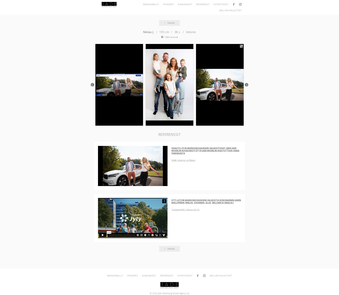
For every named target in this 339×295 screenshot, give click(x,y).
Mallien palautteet (230, 10)
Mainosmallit (151, 4)
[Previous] (92, 84)
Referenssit (202, 4)
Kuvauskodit (185, 4)
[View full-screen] (241, 46)
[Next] (246, 84)
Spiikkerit (168, 4)
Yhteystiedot (220, 4)
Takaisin (171, 23)
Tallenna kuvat (171, 37)
